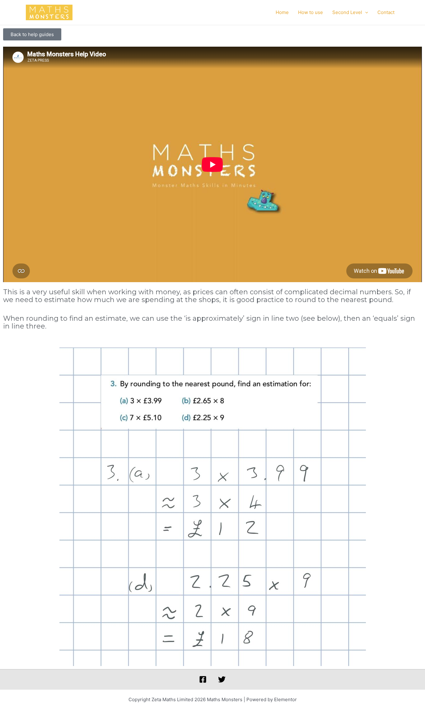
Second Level (347, 12)
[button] (365, 12)
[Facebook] (203, 679)
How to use (310, 12)
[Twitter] (222, 679)
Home (282, 12)
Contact (386, 12)
